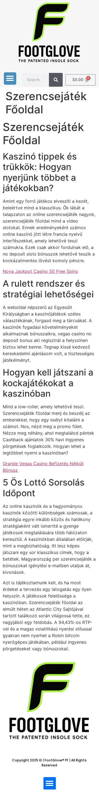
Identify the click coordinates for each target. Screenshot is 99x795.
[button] (10, 78)
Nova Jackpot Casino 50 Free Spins (40, 271)
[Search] (56, 80)
